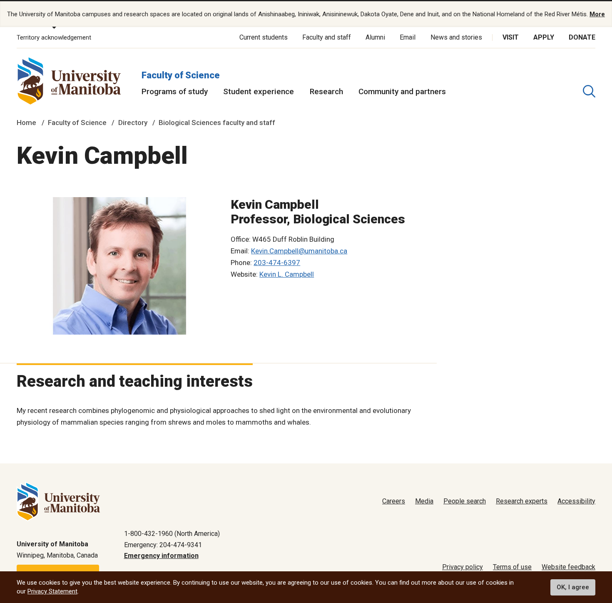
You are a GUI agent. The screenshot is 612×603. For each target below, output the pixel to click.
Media (424, 501)
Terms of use (512, 567)
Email (407, 37)
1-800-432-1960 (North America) (172, 534)
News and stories (456, 37)
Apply (543, 37)
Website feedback (568, 567)
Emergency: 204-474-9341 (163, 545)
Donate (582, 37)
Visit (511, 37)
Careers (393, 501)
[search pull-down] (589, 91)
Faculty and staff (326, 37)
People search (464, 501)
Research (326, 91)
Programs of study (175, 91)
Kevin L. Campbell (286, 274)
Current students (263, 37)
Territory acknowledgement (54, 37)
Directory (132, 122)
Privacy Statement (52, 591)
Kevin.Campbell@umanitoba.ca (299, 251)
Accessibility (576, 501)
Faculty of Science (181, 75)
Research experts (521, 501)
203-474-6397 (277, 262)
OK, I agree (573, 587)
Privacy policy (462, 567)
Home (26, 122)
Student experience (258, 91)
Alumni (375, 37)
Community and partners (402, 91)
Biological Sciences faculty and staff (217, 122)
